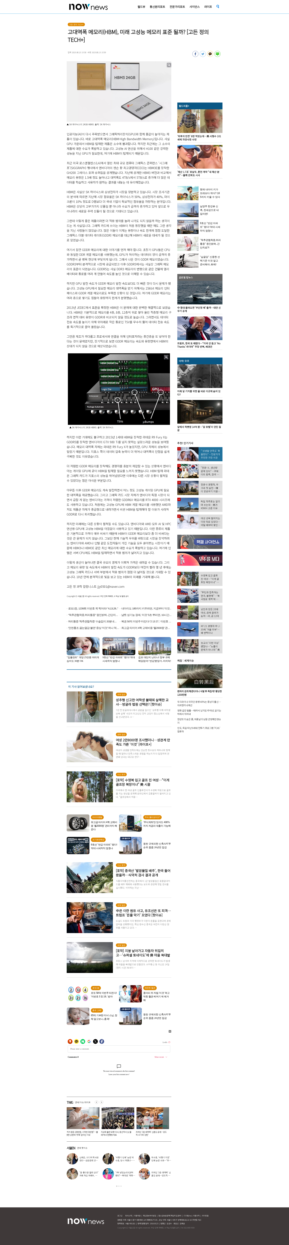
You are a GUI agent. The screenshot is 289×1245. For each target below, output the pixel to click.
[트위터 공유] (203, 56)
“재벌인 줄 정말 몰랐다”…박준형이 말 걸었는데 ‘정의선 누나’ (161, 1160)
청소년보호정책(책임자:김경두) (170, 1215)
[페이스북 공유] (195, 56)
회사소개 (128, 1215)
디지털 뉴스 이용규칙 (192, 1215)
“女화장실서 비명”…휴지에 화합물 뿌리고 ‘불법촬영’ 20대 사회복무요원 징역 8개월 (103, 1134)
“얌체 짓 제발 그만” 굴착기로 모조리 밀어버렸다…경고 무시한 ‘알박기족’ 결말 (138, 1133)
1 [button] (116, 1186)
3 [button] (121, 1186)
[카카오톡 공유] (210, 56)
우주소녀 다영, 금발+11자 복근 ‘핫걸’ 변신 (89, 1159)
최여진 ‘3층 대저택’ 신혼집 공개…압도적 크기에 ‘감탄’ (68, 1133)
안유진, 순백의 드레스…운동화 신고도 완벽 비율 (124, 1175)
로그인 (119, 1215)
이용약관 (137, 1215)
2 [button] (119, 1186)
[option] (68, 1122)
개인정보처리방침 (149, 1215)
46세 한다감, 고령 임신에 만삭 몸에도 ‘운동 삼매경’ (125, 1160)
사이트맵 (205, 1215)
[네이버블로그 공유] (217, 56)
